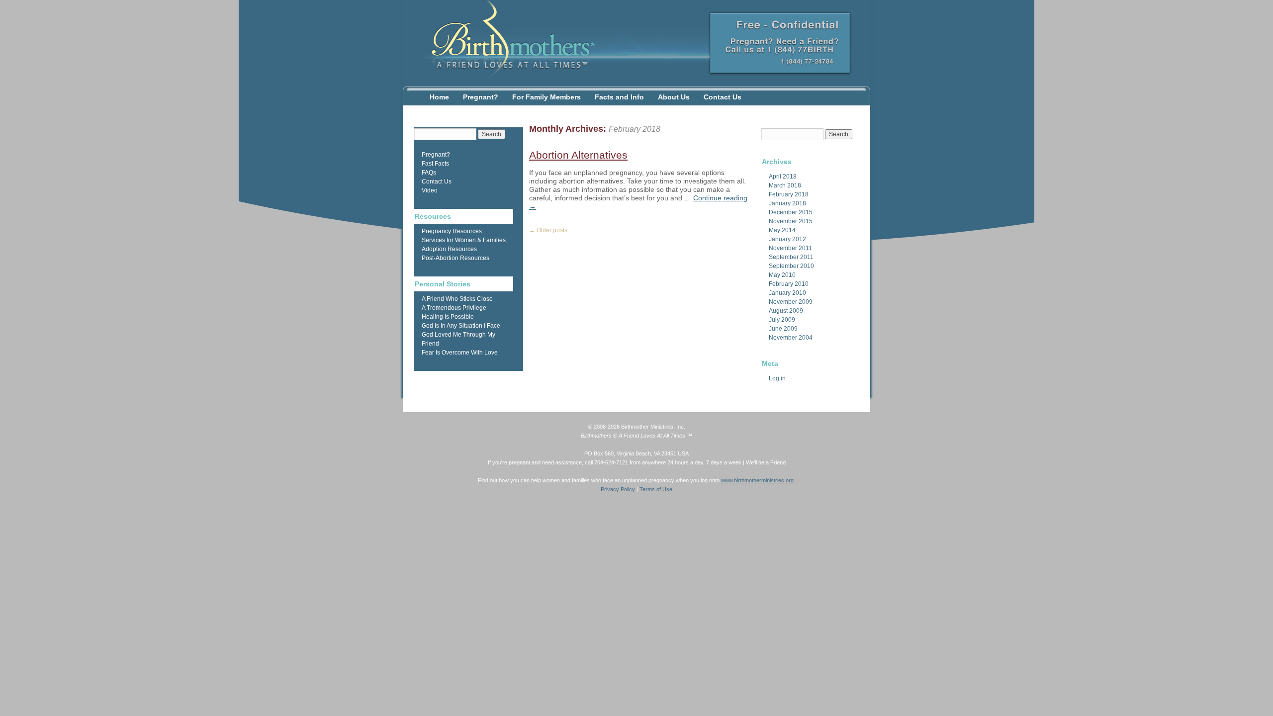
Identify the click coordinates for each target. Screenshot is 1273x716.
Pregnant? (480, 97)
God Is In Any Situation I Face (461, 325)
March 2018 (785, 185)
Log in (777, 378)
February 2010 (789, 283)
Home (439, 97)
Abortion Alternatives (578, 155)
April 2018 (783, 176)
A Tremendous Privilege (454, 307)
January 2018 (787, 203)
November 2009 (791, 301)
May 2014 (782, 230)
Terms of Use (655, 489)
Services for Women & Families (464, 240)
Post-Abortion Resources (455, 258)
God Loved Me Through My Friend (458, 339)
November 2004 (791, 337)
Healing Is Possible (448, 316)
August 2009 (786, 310)
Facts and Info (619, 97)
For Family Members (546, 97)
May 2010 (782, 274)
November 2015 (791, 221)
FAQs (429, 172)
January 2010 (787, 292)
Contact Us (722, 97)
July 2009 (782, 319)
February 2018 (789, 194)
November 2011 (790, 248)
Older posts (548, 230)
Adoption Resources (449, 249)
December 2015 (791, 212)
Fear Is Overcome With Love (460, 352)
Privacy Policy (618, 489)
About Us (674, 97)
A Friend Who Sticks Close (457, 298)
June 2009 (783, 328)
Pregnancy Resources (452, 231)
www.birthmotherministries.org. (758, 480)
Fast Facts (435, 163)
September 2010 (791, 266)
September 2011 (791, 257)
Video (430, 190)
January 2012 (787, 239)
